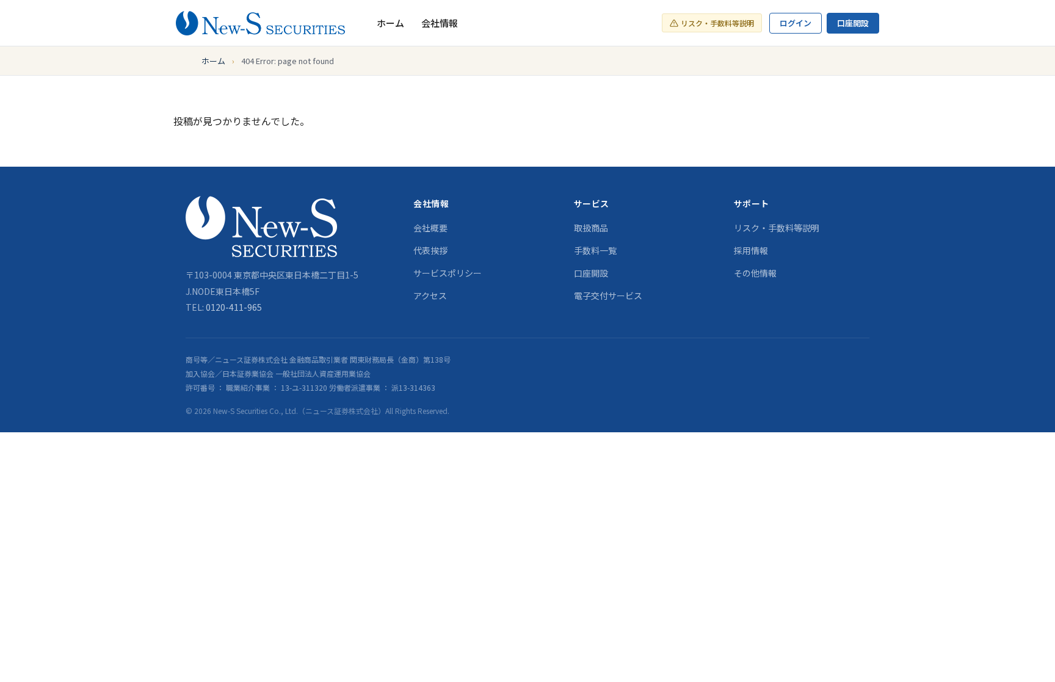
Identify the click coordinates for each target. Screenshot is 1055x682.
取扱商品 (591, 228)
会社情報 (439, 22)
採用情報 (751, 250)
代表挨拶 (430, 250)
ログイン (795, 23)
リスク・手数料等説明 (717, 23)
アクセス (430, 295)
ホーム (390, 22)
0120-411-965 (234, 307)
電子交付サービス (608, 295)
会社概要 (430, 228)
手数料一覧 (595, 250)
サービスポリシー (447, 273)
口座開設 (853, 23)
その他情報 (755, 273)
